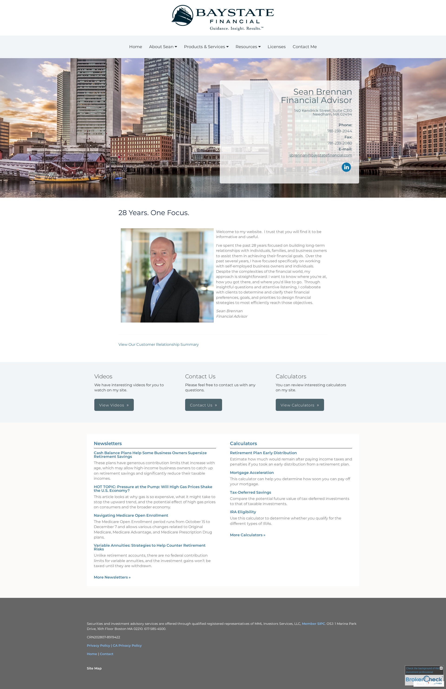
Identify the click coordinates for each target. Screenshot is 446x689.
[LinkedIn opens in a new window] (346, 168)
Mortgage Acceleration (252, 472)
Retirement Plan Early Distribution (263, 453)
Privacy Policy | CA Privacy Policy (114, 645)
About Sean (161, 46)
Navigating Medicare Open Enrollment (131, 515)
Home (135, 46)
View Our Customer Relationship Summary (158, 344)
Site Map (94, 668)
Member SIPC (313, 624)
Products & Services (204, 46)
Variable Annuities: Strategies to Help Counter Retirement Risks (150, 547)
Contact (106, 654)
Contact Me (305, 46)
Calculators (243, 443)
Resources (246, 46)
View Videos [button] (111, 405)
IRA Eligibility (243, 512)
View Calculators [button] (298, 405)
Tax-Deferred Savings (250, 492)
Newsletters (108, 443)
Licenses (277, 46)
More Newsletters (112, 577)
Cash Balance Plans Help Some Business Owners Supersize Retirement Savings (150, 455)
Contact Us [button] (201, 405)
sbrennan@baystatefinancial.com (320, 155)
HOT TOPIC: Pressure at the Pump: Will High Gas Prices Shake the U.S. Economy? (153, 489)
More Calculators (248, 535)
